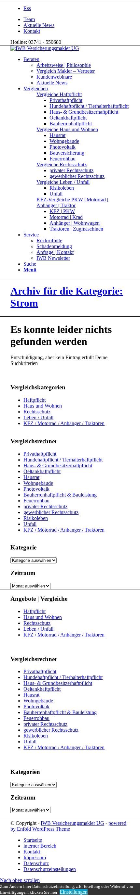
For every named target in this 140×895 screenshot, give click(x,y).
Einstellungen (74, 892)
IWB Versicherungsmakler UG (72, 823)
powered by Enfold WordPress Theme (68, 826)
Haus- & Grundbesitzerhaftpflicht (57, 465)
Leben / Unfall (38, 417)
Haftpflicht (34, 400)
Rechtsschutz (36, 411)
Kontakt (31, 31)
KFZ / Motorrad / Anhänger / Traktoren (64, 423)
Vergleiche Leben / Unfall (63, 182)
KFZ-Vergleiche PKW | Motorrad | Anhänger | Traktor (72, 202)
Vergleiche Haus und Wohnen (67, 129)
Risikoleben (35, 518)
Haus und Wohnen (42, 406)
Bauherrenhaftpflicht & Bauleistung (60, 495)
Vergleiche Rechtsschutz (61, 164)
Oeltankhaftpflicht (42, 471)
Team (29, 19)
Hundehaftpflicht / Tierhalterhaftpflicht (63, 459)
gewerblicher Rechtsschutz (50, 512)
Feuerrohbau (36, 500)
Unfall (29, 524)
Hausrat (31, 477)
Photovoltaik (36, 489)
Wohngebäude (38, 483)
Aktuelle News (38, 25)
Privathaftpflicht (39, 454)
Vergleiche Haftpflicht (59, 94)
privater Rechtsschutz (45, 506)
